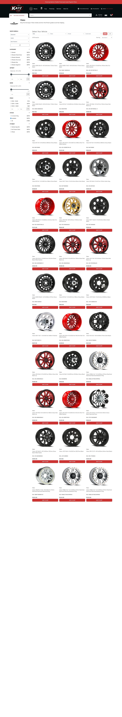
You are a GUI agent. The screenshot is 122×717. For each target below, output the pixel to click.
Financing (51, 8)
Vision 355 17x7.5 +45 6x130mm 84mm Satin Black (99, 451)
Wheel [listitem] (13, 132)
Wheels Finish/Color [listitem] (17, 55)
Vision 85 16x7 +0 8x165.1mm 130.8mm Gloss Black (72, 104)
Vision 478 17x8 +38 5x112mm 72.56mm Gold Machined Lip (70, 220)
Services (59, 8)
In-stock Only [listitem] (15, 115)
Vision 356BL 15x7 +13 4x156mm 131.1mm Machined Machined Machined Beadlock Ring (99, 490)
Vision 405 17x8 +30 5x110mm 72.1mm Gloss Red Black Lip (98, 259)
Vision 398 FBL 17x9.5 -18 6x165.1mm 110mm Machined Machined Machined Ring (43, 490)
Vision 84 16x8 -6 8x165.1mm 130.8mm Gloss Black (72, 374)
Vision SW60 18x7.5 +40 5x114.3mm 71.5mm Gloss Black (44, 66)
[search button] (90, 15)
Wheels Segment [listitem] (16, 64)
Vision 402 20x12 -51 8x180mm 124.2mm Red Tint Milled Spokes (44, 220)
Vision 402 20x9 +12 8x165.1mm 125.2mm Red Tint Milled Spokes (71, 413)
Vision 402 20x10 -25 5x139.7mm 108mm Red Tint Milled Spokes (71, 143)
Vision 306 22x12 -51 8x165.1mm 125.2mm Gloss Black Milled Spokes (44, 259)
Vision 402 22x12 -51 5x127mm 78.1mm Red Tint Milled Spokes (98, 66)
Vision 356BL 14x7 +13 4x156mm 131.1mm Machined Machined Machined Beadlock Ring (99, 374)
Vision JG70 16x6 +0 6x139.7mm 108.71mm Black (71, 451)
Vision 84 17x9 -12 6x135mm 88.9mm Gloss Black (98, 142)
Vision (33, 63)
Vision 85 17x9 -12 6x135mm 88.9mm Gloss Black (44, 142)
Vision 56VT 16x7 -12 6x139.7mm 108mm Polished (44, 335)
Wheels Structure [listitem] (16, 59)
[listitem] (19, 101)
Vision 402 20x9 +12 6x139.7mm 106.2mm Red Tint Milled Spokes (72, 336)
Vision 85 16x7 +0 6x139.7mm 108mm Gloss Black (71, 297)
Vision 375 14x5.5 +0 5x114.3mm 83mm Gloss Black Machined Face (97, 413)
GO (28, 79)
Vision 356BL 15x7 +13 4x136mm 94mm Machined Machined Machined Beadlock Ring (71, 490)
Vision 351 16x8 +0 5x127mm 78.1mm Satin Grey (98, 181)
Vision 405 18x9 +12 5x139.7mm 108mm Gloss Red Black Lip (45, 413)
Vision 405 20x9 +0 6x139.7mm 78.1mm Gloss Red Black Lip (72, 259)
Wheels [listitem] (13, 52)
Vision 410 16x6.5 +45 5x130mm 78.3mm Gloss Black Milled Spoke (44, 452)
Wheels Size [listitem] (15, 62)
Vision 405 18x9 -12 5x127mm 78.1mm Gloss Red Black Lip (98, 104)
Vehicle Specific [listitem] (16, 127)
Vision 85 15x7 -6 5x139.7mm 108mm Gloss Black (44, 181)
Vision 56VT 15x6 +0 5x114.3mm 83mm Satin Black (72, 181)
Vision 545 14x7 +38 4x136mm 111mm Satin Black (98, 335)
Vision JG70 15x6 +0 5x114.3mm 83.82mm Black (98, 297)
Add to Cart (45, 75)
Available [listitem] (14, 118)
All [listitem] (12, 120)
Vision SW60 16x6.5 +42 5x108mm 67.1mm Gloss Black (44, 297)
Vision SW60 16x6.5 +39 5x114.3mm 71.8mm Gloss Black (45, 104)
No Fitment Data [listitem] (16, 129)
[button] (105, 15)
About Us (65, 8)
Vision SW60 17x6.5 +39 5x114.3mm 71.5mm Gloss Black (71, 66)
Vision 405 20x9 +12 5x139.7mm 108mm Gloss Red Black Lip (45, 374)
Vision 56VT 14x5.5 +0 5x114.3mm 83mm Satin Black (98, 220)
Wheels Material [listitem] (16, 57)
